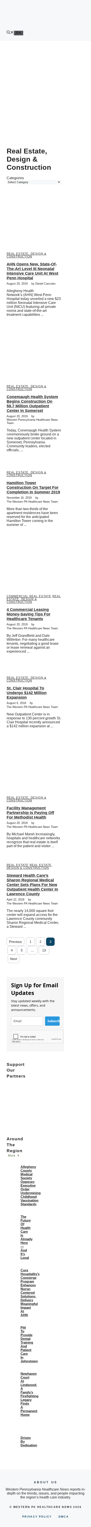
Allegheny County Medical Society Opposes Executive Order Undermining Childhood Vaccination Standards (31, 1185)
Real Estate (17, 865)
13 (44, 950)
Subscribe (53, 1021)
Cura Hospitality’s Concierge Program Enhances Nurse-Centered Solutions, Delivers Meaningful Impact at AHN (30, 1292)
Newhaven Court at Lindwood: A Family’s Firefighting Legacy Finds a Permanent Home (29, 1394)
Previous (15, 942)
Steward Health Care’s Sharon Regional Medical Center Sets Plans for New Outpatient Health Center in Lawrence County (32, 884)
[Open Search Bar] (10, 33)
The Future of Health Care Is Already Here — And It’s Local (26, 1237)
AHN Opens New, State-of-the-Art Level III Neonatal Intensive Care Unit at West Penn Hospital (32, 271)
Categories (15, 178)
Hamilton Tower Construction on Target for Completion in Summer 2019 (33, 487)
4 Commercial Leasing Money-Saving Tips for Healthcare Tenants (28, 614)
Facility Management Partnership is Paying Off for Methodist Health (30, 812)
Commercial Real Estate (29, 596)
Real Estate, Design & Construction (26, 255)
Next (13, 959)
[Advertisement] (45, 88)
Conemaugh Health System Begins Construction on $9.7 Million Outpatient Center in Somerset (32, 404)
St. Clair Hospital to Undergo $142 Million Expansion (27, 693)
